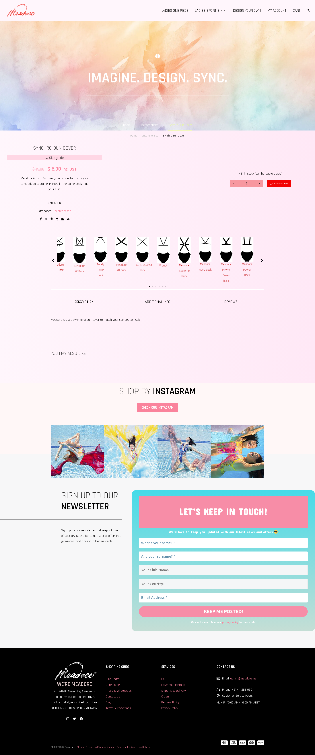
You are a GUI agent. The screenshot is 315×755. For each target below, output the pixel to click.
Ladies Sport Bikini (210, 10)
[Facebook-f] (81, 718)
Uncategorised (62, 211)
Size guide (56, 158)
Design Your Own (247, 10)
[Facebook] (41, 219)
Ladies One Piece (174, 10)
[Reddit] (68, 219)
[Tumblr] (57, 219)
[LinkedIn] (62, 219)
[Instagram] (67, 718)
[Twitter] (46, 219)
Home (133, 135)
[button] (53, 260)
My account (276, 10)
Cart (296, 10)
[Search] (307, 10)
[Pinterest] (52, 219)
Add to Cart (279, 183)
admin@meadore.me (243, 678)
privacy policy (230, 622)
